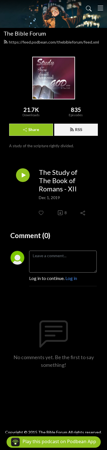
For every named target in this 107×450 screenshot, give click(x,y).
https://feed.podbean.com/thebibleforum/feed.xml (54, 42)
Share (33, 129)
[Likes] (41, 213)
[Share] (83, 213)
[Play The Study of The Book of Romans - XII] (23, 175)
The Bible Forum (24, 33)
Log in (71, 278)
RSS (78, 129)
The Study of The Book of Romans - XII (58, 180)
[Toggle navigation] (100, 8)
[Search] (89, 8)
